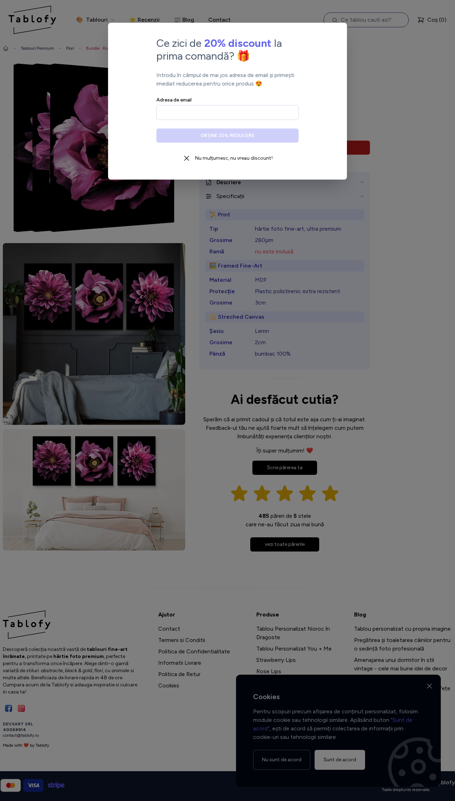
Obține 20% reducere (227, 135)
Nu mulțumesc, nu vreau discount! (234, 158)
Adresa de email (174, 100)
